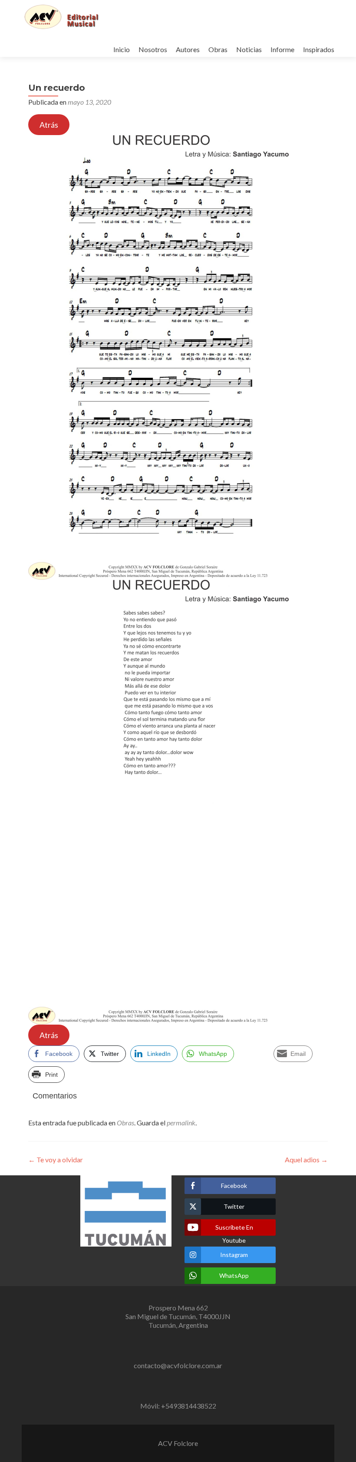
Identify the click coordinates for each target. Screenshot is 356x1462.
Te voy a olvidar (55, 1159)
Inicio (121, 49)
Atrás (49, 124)
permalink (181, 1122)
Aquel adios (306, 1159)
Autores (188, 49)
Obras (217, 49)
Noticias (249, 49)
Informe (282, 49)
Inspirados (318, 49)
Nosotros (152, 49)
